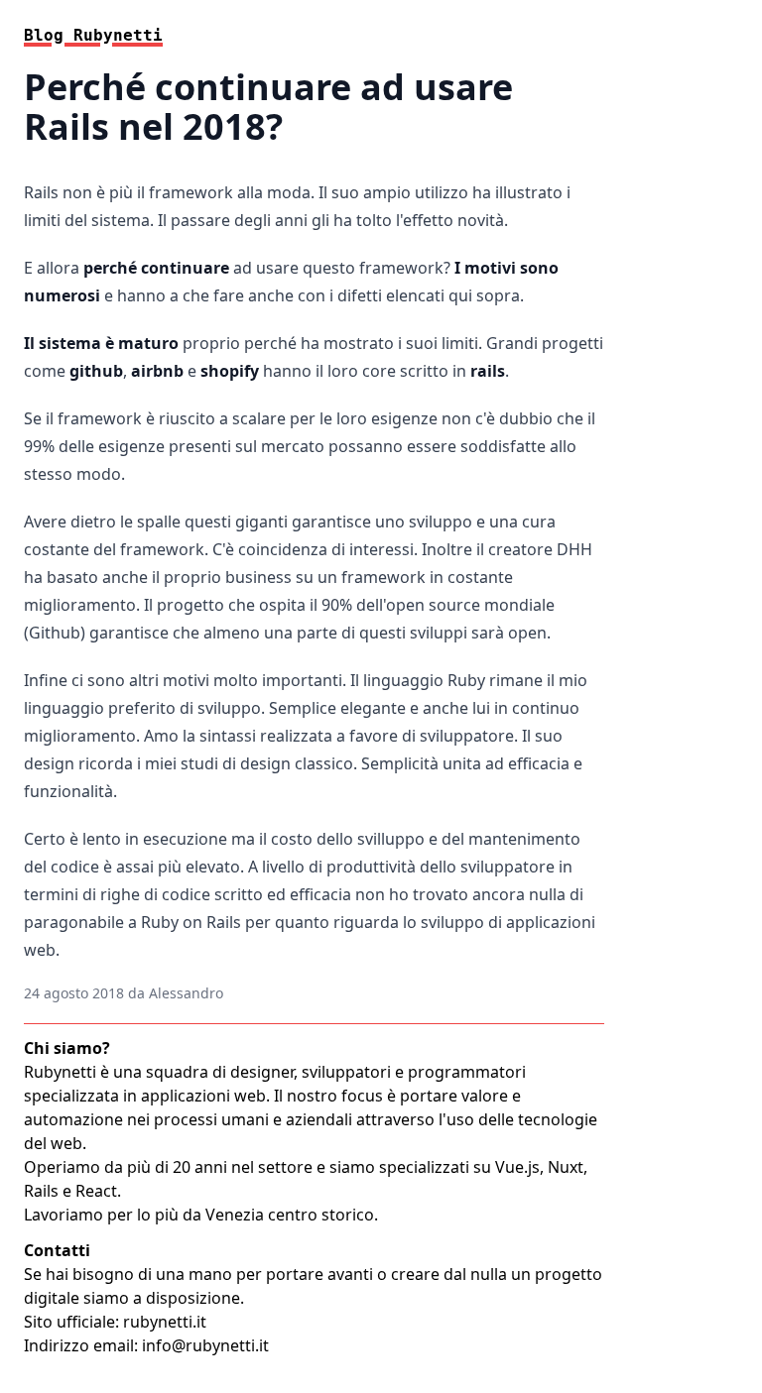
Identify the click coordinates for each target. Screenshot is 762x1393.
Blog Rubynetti (93, 35)
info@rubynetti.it (205, 1345)
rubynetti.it (164, 1322)
